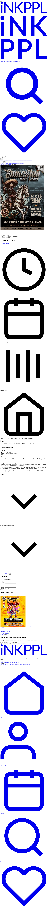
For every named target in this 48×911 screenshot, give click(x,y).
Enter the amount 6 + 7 (5, 588)
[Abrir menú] (1, 1)
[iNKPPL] (24, 655)
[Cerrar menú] (1, 159)
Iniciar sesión (8, 156)
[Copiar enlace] (10, 574)
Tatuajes (14, 61)
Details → (2, 634)
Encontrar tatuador (4, 664)
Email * (2, 582)
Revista (1, 61)
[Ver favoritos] (24, 155)
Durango (3, 243)
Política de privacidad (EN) (21, 666)
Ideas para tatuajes (15, 664)
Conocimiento (15, 662)
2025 (7, 164)
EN (3, 669)
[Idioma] (2, 157)
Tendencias (10, 662)
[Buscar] (24, 108)
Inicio (1, 164)
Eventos (10, 61)
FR (7, 669)
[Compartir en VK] (7, 573)
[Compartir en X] (8, 573)
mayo (10, 164)
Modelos (18, 61)
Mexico (7, 243)
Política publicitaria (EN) (40, 666)
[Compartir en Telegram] (5, 573)
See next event (3, 245)
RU (1, 669)
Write (2, 589)
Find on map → (3, 444)
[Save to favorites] (5, 634)
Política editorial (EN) (30, 666)
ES (6, 669)
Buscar (25, 160)
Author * (2, 581)
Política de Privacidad (20, 643)
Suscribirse (15, 642)
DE (4, 669)
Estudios (24, 664)
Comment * (2, 587)
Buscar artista (6, 61)
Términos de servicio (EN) (10, 666)
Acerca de (2, 666)
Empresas (18, 160)
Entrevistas (6, 662)
